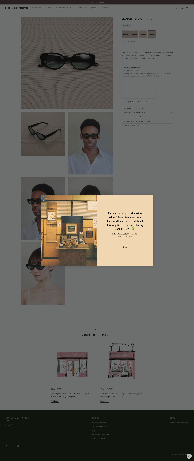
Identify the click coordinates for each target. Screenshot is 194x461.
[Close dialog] (44, 198)
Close (125, 247)
